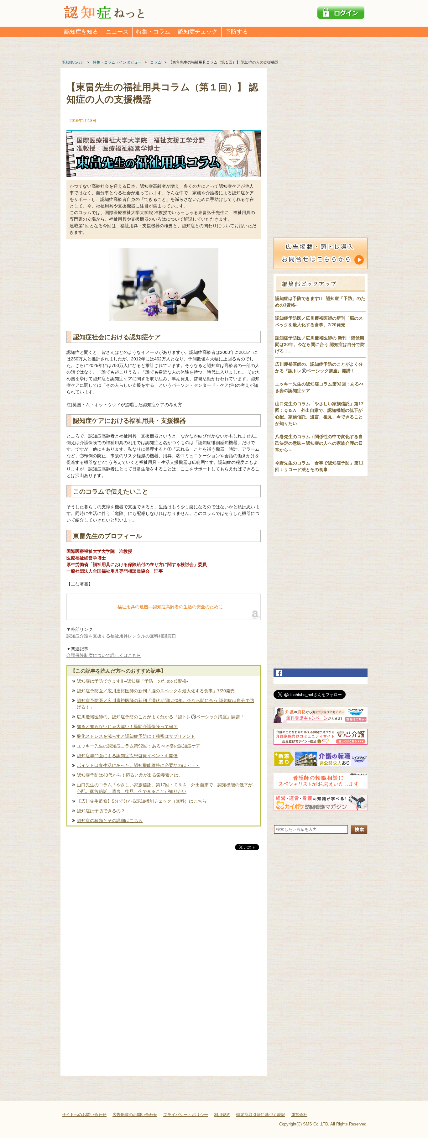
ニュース (117, 32)
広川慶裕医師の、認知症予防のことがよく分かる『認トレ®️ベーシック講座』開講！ (160, 716)
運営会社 (299, 1114)
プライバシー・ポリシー (185, 1114)
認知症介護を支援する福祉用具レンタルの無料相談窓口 (121, 635)
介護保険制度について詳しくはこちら (103, 655)
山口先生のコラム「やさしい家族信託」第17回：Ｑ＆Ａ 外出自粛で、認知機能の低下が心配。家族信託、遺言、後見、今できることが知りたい (165, 788)
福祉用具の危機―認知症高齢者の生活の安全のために (170, 606)
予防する (236, 32)
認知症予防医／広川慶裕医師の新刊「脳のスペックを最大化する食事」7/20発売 (156, 690)
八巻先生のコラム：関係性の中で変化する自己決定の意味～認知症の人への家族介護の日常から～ (319, 443)
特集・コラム (153, 32)
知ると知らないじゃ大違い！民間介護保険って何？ (127, 726)
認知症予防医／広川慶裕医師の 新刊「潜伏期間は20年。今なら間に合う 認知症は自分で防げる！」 (320, 344)
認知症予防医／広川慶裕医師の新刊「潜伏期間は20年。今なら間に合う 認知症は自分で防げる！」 (165, 704)
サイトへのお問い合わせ (84, 1114)
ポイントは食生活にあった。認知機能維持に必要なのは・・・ (138, 765)
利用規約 (222, 1114)
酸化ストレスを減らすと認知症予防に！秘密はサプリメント (136, 736)
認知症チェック (197, 32)
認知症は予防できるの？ (101, 810)
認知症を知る (81, 32)
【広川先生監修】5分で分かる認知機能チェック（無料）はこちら (141, 801)
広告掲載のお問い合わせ (134, 1114)
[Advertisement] (163, 917)
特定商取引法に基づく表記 (260, 1114)
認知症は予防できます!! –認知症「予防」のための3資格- (132, 681)
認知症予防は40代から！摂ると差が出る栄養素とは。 (130, 775)
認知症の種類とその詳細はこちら (110, 820)
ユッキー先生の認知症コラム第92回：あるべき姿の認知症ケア (138, 745)
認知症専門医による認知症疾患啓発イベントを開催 (127, 755)
